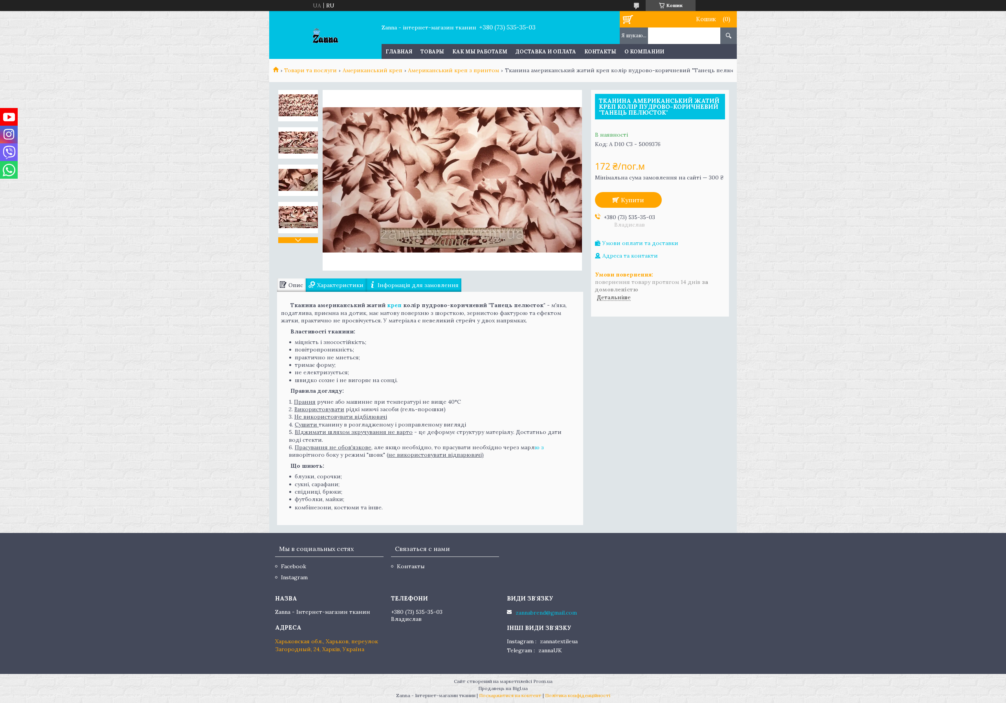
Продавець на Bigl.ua (503, 688)
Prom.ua (543, 681)
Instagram (294, 577)
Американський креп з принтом (453, 70)
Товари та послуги (310, 70)
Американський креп (372, 70)
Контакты (600, 51)
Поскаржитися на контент (510, 695)
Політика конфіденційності (577, 695)
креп (394, 305)
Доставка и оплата (546, 51)
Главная (399, 51)
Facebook (293, 566)
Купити (632, 200)
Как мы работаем (479, 51)
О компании (644, 51)
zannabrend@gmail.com (546, 612)
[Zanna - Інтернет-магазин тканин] (325, 35)
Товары (432, 51)
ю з (539, 447)
